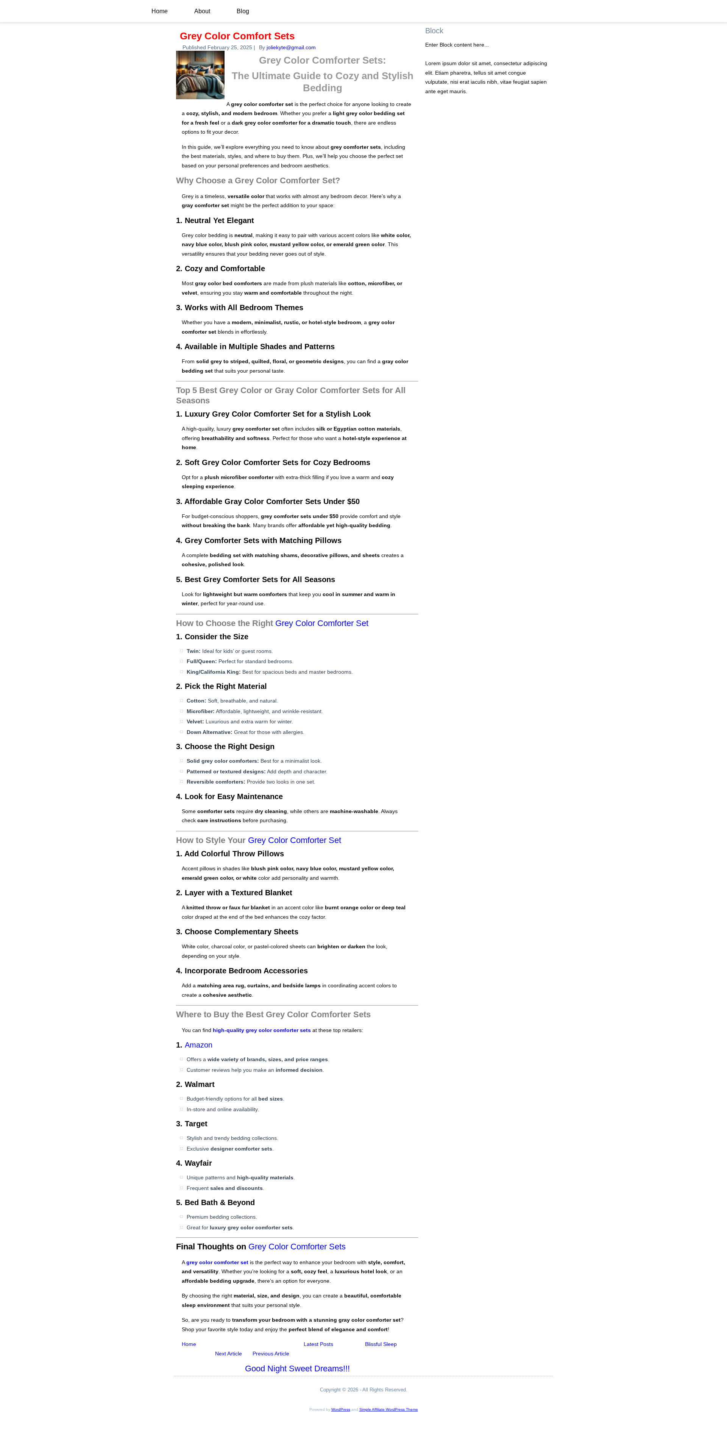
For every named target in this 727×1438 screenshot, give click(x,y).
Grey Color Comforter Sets (297, 1246)
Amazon (198, 1045)
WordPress (340, 1409)
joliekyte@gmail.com (291, 47)
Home (159, 11)
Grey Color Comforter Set (321, 623)
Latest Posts (318, 1344)
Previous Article (271, 1354)
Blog (243, 11)
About (202, 11)
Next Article (228, 1354)
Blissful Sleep (381, 1344)
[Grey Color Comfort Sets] (201, 99)
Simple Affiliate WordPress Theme (388, 1409)
